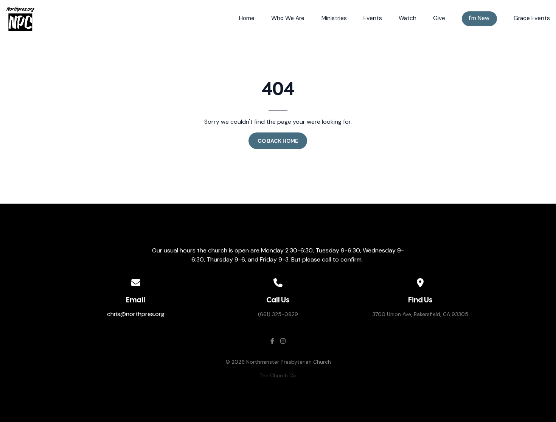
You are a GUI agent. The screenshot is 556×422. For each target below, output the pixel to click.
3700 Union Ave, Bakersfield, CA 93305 (420, 314)
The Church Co (278, 375)
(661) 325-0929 (278, 314)
